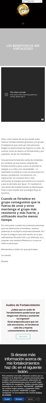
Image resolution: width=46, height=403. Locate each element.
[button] (23, 23)
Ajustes (30, 399)
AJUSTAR (39, 386)
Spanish (30, 1)
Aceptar (7, 399)
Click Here (23, 336)
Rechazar (19, 399)
